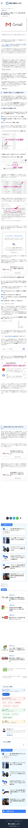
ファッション (15, 705)
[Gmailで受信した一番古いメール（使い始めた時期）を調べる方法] (14, 518)
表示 (6, 88)
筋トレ (4, 702)
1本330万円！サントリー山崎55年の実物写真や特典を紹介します (17, 575)
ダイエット (10, 702)
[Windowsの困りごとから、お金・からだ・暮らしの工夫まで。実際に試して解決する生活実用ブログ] (14, 3)
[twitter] (7, 518)
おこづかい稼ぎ (6, 714)
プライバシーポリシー (9, 820)
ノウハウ (6, 585)
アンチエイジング (6, 705)
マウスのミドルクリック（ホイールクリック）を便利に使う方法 (17, 548)
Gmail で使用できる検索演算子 (11, 336)
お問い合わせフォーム (19, 820)
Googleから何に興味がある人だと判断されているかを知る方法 (17, 599)
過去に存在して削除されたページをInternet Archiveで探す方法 (17, 659)
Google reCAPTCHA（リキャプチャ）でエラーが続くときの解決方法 (17, 557)
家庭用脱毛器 (18, 702)
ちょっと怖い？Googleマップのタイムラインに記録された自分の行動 (17, 650)
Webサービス (4, 583)
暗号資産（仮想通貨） (7, 717)
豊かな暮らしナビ (14, 824)
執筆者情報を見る (10, 735)
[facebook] (10, 518)
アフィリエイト (15, 714)
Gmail (3, 69)
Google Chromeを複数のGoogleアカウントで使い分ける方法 (16, 609)
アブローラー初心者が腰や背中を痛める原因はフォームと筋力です (17, 566)
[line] (17, 518)
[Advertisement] (14, 409)
